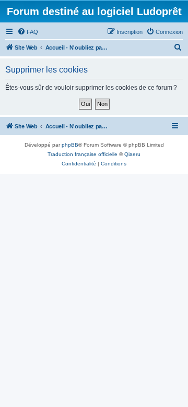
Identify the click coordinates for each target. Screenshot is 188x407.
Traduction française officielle (83, 154)
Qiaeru (132, 154)
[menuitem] (27, 32)
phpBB (70, 145)
